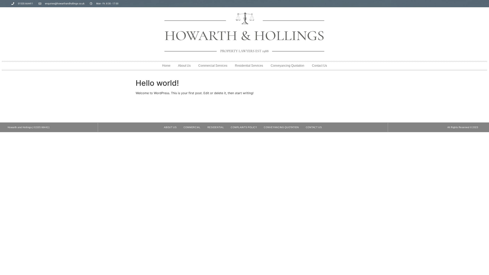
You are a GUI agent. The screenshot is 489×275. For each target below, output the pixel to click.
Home (166, 65)
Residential (215, 127)
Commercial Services (212, 65)
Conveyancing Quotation (287, 65)
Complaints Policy (244, 127)
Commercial (192, 127)
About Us (184, 65)
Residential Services (249, 65)
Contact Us (319, 65)
